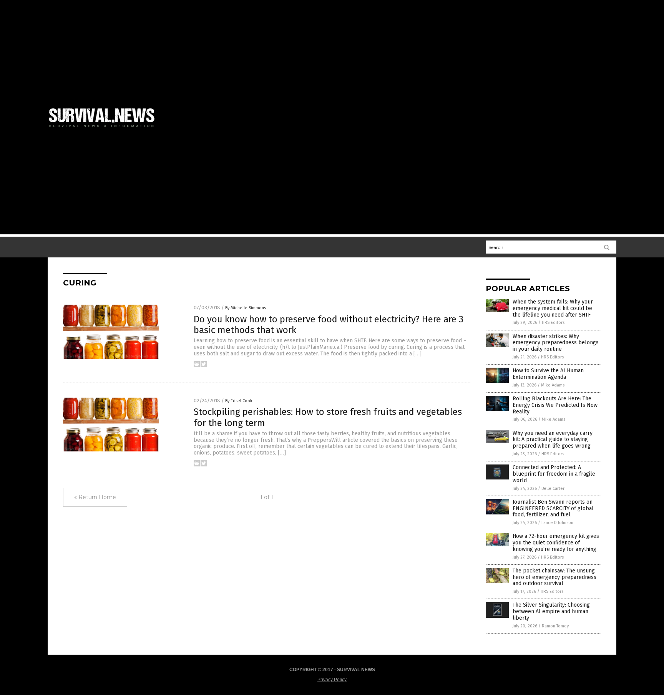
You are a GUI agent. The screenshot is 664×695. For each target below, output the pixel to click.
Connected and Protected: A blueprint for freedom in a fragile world (554, 474)
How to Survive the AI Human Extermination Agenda (548, 373)
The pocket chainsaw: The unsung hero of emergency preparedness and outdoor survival (554, 577)
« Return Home (95, 497)
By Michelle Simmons (245, 307)
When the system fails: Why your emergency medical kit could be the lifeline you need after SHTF (553, 308)
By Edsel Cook (238, 400)
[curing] (105, 128)
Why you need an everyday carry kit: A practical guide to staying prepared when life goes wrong (553, 440)
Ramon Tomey (555, 626)
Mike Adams (552, 385)
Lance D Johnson (557, 522)
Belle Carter (552, 488)
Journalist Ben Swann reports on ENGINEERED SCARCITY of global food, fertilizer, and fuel (553, 508)
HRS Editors (553, 322)
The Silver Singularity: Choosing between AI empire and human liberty (551, 611)
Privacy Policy (332, 679)
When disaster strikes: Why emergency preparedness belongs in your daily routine (556, 343)
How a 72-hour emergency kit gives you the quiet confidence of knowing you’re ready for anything (556, 542)
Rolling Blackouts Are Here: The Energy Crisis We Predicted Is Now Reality (555, 405)
